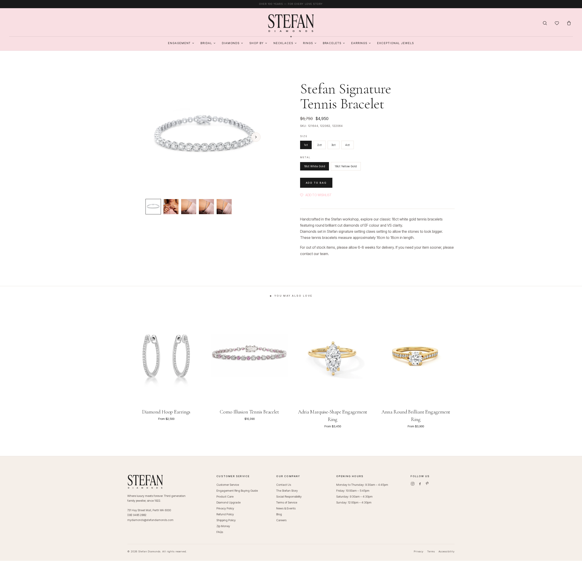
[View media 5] (224, 206)
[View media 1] (153, 206)
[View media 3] (188, 206)
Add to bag (316, 182)
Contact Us (283, 484)
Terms (431, 551)
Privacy (419, 551)
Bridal (206, 43)
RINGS (308, 43)
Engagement (179, 43)
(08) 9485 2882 (136, 515)
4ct (347, 145)
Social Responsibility (289, 496)
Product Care (224, 496)
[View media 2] (171, 206)
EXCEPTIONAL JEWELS (395, 43)
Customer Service (227, 484)
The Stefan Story (287, 490)
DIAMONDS (231, 43)
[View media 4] (206, 206)
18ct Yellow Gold (346, 166)
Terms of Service (286, 502)
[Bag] (569, 23)
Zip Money (223, 526)
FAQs (219, 532)
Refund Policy (225, 514)
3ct (333, 145)
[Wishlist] (557, 23)
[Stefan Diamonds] (291, 23)
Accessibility (447, 551)
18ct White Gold (314, 166)
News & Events (286, 508)
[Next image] (256, 137)
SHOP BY (256, 43)
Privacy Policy (225, 508)
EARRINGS (359, 43)
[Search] (545, 23)
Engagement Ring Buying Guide (237, 490)
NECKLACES (283, 43)
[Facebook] (420, 484)
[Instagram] (413, 484)
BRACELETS (332, 43)
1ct (306, 145)
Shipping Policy (226, 520)
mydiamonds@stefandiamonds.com (150, 520)
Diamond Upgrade (228, 502)
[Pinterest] (427, 484)
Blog (279, 514)
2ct (319, 145)
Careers (281, 520)
